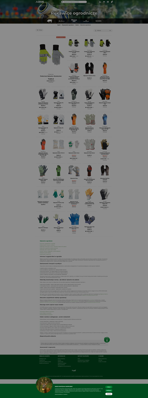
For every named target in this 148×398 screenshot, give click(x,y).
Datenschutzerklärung (59, 394)
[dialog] (74, 199)
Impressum (65, 394)
